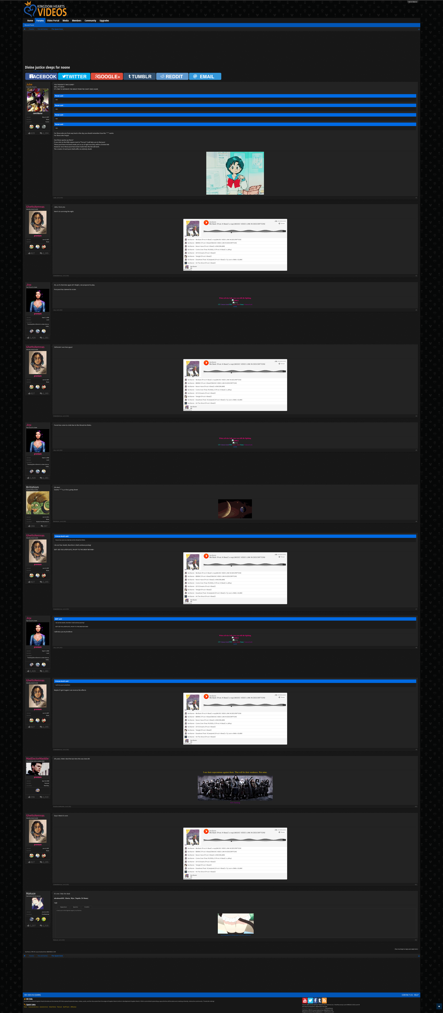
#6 (416, 521)
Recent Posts (29, 25)
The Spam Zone (38, 71)
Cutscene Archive (33, 1007)
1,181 (45, 337)
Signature (63, 907)
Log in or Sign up (412, 2)
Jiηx (54, 310)
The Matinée (45, 914)
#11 (416, 884)
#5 (416, 450)
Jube (50, 71)
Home (30, 20)
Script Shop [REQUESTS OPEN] (228, 935)
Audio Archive (44, 1007)
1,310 (45, 796)
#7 (416, 609)
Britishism (32, 487)
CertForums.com (329, 1012)
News (25, 1007)
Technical (248, 935)
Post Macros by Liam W (347, 1005)
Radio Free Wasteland (42, 521)
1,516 (45, 925)
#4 (416, 416)
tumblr (235, 306)
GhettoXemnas (57, 275)
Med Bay (46, 785)
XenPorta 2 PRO (29, 952)
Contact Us (407, 995)
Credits (86, 907)
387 (45, 526)
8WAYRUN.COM (51, 952)
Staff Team (66, 1007)
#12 (416, 940)
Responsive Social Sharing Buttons (312, 1012)
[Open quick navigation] (419, 29)
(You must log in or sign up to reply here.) (406, 949)
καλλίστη (237, 935)
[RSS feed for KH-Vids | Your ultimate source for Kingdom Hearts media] (324, 1000)
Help (416, 995)
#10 (416, 806)
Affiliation (73, 1007)
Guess (47, 122)
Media (66, 20)
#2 (416, 275)
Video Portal (53, 20)
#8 (416, 647)
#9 (416, 749)
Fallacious (242, 935)
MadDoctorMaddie (58, 806)
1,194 (45, 133)
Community (90, 20)
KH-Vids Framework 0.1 (314, 1006)
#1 (416, 197)
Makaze (55, 940)
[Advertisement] (221, 48)
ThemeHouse (329, 1008)
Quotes (75, 907)
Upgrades (104, 20)
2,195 (45, 253)
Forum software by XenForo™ (318, 1005)
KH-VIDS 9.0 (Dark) (32, 995)
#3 (416, 310)
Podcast (59, 1007)
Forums (40, 20)
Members (76, 20)
